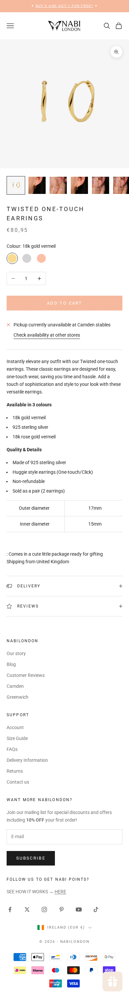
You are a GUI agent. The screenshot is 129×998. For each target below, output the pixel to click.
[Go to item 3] (58, 185)
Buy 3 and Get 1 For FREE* (64, 6)
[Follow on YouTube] (78, 909)
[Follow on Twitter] (27, 909)
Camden (15, 686)
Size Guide (17, 738)
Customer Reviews (26, 675)
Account (15, 727)
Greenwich (17, 697)
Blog (11, 664)
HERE (60, 891)
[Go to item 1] (16, 185)
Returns (15, 771)
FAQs (12, 749)
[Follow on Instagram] (44, 909)
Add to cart (64, 303)
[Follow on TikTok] (96, 909)
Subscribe (30, 858)
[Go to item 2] (37, 185)
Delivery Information (27, 760)
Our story (16, 653)
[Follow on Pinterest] (61, 909)
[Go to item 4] (79, 185)
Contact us (18, 782)
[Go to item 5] (100, 185)
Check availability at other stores (47, 335)
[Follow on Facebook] (10, 909)
